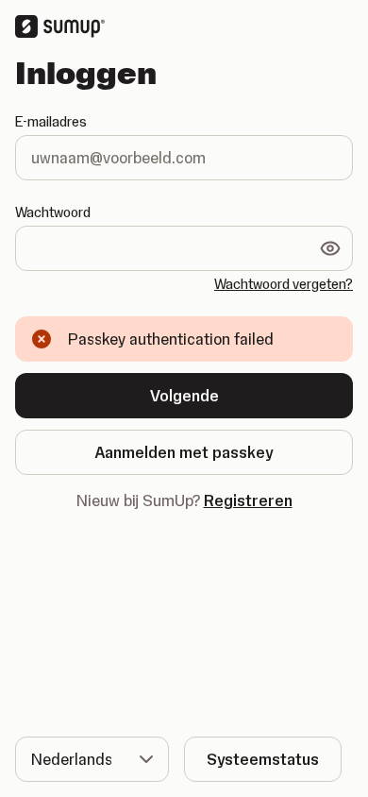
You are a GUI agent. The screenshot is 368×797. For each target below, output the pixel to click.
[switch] (330, 248)
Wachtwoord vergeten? (283, 284)
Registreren (248, 500)
